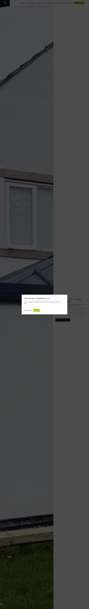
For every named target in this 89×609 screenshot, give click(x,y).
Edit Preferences (28, 310)
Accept (36, 310)
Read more (27, 306)
